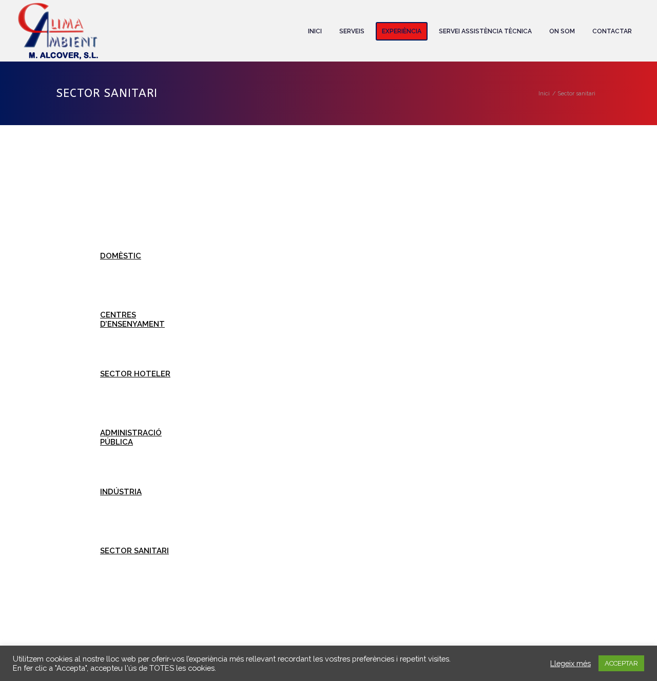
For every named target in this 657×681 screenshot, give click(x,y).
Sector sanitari (134, 550)
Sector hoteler (135, 373)
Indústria (121, 491)
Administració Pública (131, 437)
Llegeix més (570, 663)
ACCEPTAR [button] (621, 663)
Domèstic (120, 256)
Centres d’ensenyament (132, 319)
